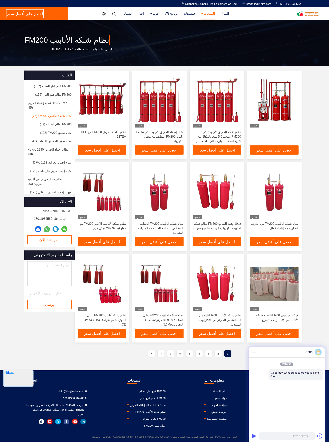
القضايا (128, 13)
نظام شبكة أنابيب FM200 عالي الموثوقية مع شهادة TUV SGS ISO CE (104, 320)
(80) (47, 152)
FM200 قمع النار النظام (152, 391)
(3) (51, 162)
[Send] (254, 436)
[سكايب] (55, 229)
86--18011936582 (290, 3)
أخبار (141, 13)
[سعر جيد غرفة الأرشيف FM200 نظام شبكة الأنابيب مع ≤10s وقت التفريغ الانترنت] (274, 284)
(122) (51, 170)
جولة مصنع (221, 398)
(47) (51, 141)
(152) (53, 94)
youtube (75, 421)
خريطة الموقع (219, 411)
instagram (50, 421)
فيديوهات (189, 13)
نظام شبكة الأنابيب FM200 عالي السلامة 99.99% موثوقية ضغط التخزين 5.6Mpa (163, 320)
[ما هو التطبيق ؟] (47, 229)
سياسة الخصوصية (217, 418)
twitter (58, 421)
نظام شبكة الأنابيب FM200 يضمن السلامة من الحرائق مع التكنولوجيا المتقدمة (219, 320)
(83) (44, 181)
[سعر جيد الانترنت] (274, 101)
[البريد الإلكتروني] (38, 229)
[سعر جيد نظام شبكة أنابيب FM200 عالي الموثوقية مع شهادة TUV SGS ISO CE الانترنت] (102, 284)
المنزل (224, 13)
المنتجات (209, 13)
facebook (66, 421)
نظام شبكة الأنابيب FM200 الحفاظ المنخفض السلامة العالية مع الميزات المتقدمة (161, 228)
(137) (53, 86)
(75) (52, 116)
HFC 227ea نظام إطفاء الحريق (148, 405)
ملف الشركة (219, 391)
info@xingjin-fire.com (258, 3)
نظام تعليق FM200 (155, 425)
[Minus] (254, 352)
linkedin (83, 421)
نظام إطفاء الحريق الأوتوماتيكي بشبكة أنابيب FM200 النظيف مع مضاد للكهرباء (160, 136)
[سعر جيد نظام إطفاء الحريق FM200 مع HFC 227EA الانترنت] (102, 101)
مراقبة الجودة (219, 405)
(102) (56, 132)
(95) (47, 105)
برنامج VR (171, 13)
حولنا (156, 13)
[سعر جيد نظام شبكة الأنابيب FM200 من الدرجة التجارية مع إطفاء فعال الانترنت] (274, 192)
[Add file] (320, 436)
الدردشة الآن (49, 240)
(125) (51, 192)
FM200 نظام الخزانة (154, 418)
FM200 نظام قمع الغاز (153, 398)
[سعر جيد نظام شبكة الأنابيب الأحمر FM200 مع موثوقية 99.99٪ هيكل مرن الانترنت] (102, 192)
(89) (56, 124)
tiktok (41, 421)
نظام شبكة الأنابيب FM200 (150, 411)
